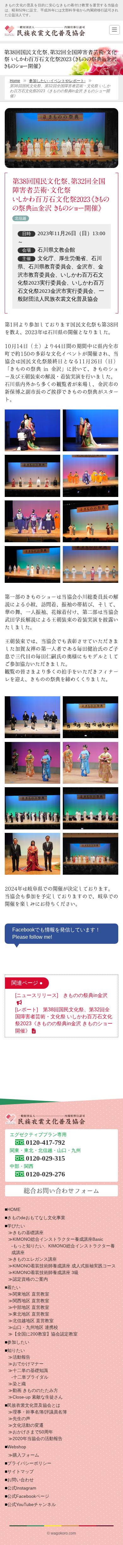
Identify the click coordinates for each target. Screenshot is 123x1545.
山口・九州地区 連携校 (35, 1327)
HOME (13, 1209)
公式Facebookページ (28, 1496)
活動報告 (21, 1357)
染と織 (19, 1383)
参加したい (18, 1342)
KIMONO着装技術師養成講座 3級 (46, 1272)
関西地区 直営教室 (31, 1300)
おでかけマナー (28, 1363)
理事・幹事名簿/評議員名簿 (40, 1411)
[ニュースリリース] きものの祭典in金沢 (61, 995)
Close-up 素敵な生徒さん (38, 1397)
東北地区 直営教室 (31, 1313)
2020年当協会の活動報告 (37, 1438)
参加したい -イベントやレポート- (57, 81)
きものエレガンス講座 (35, 1259)
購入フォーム (26, 1455)
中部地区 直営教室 (31, 1307)
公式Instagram (21, 1487)
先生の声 (21, 1418)
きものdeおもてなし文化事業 (36, 1217)
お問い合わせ (20, 1479)
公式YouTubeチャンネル (31, 1504)
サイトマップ (20, 1471)
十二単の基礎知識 (30, 1370)
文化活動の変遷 (28, 1425)
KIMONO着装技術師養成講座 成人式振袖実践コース (64, 1265)
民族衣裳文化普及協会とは (33, 1405)
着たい (13, 1287)
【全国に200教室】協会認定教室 (45, 1333)
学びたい (16, 1225)
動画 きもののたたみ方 (35, 1390)
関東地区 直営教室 (31, 1294)
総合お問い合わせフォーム (61, 1191)
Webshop (16, 1446)
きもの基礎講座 (28, 1232)
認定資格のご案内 (30, 1279)
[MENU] (114, 30)
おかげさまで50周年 (33, 1431)
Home (15, 81)
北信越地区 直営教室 (33, 1320)
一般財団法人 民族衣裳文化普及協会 (45, 30)
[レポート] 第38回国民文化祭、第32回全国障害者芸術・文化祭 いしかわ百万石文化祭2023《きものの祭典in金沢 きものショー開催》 (64, 1020)
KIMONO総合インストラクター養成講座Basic (58, 1239)
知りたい (16, 1350)
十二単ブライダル (30, 1377)
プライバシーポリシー (29, 1463)
